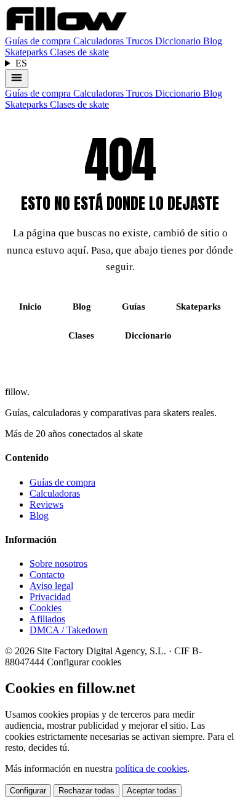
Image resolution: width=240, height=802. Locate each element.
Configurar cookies (84, 662)
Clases (81, 335)
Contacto (47, 574)
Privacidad (50, 596)
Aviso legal (51, 585)
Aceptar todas (152, 790)
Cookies (46, 608)
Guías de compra (39, 41)
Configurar (28, 790)
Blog (212, 41)
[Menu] (16, 78)
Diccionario (179, 41)
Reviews (46, 504)
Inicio (30, 306)
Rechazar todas (86, 790)
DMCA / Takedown (69, 630)
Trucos (140, 41)
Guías (133, 306)
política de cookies (151, 768)
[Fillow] (66, 30)
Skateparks (27, 52)
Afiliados (47, 619)
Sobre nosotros (58, 563)
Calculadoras (99, 41)
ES (21, 63)
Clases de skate (79, 52)
